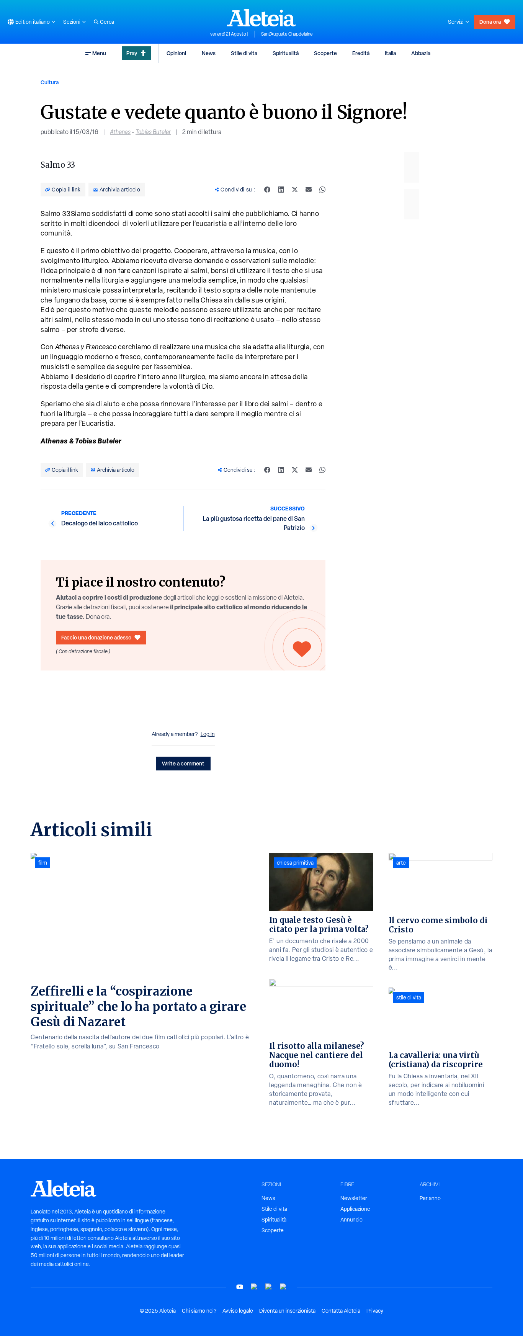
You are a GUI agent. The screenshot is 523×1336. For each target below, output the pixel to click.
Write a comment (183, 763)
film (42, 862)
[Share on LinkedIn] (281, 189)
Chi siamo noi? (199, 1310)
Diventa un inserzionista (287, 1310)
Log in (208, 734)
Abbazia (420, 53)
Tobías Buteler (153, 132)
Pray (131, 53)
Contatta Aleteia (341, 1310)
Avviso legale (237, 1310)
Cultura (50, 82)
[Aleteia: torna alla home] (261, 17)
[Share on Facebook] (267, 189)
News (209, 53)
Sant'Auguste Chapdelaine (287, 34)
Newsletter (353, 1198)
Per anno (430, 1198)
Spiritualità (286, 53)
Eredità (360, 53)
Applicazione (355, 1208)
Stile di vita (244, 53)
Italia (390, 53)
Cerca (107, 21)
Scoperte (325, 53)
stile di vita (408, 997)
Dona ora (490, 21)
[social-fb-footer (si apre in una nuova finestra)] (254, 1287)
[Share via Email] (309, 189)
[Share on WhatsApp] (322, 189)
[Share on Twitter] (295, 189)
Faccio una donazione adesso (96, 637)
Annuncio (351, 1219)
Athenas (120, 132)
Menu (99, 53)
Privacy (374, 1310)
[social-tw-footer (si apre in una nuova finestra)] (268, 1287)
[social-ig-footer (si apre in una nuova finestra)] (283, 1287)
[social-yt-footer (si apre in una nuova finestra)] (239, 1287)
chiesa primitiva (295, 862)
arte (401, 862)
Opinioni (176, 53)
